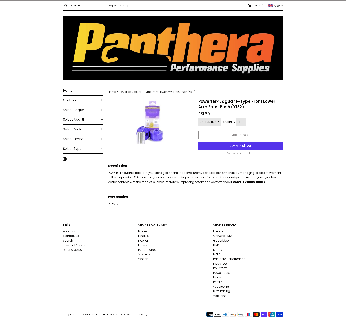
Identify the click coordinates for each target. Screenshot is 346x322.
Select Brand (83, 139)
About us (69, 231)
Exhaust (143, 236)
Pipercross (220, 263)
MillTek (217, 250)
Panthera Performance (229, 259)
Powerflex (220, 268)
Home (68, 90)
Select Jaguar (83, 110)
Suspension (146, 254)
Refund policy (72, 250)
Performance (147, 250)
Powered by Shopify (135, 314)
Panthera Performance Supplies (104, 314)
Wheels (143, 259)
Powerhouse (222, 273)
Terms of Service (74, 245)
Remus (218, 282)
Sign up (124, 5)
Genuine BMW (222, 236)
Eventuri (218, 231)
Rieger (217, 277)
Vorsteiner (220, 296)
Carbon (83, 100)
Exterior (143, 240)
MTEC (217, 254)
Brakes (142, 231)
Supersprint (221, 287)
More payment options (241, 153)
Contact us (71, 236)
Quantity (229, 122)
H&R (216, 245)
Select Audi (83, 129)
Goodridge (221, 240)
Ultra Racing (221, 291)
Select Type (83, 148)
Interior (143, 245)
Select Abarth (83, 119)
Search (68, 240)
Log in (112, 5)
